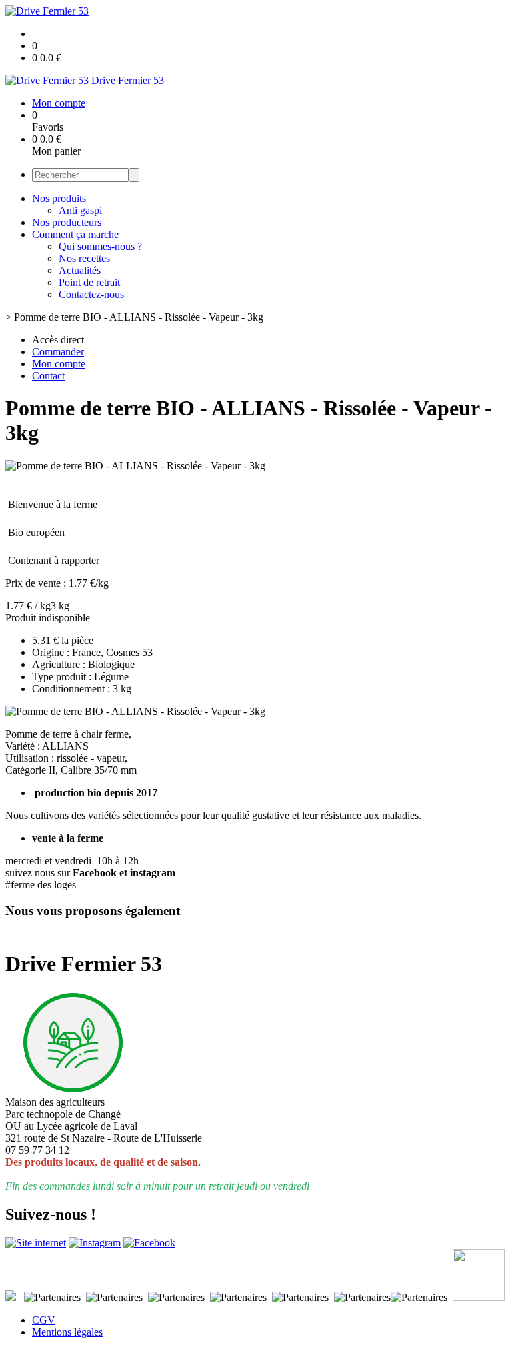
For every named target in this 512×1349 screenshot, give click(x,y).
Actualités (80, 270)
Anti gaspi (80, 210)
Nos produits (59, 198)
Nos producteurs (66, 222)
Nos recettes (84, 258)
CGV (43, 1320)
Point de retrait (89, 282)
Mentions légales (67, 1332)
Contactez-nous (91, 294)
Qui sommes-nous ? (100, 246)
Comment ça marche (75, 234)
